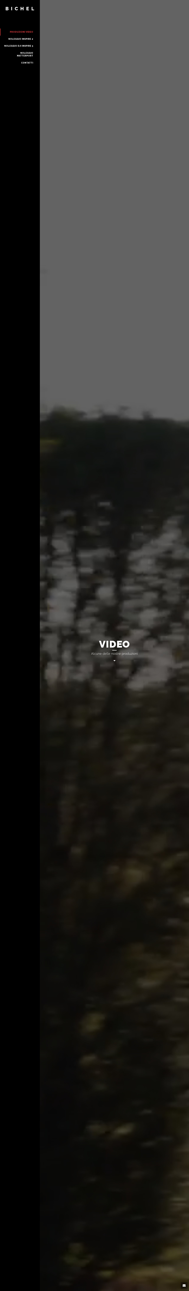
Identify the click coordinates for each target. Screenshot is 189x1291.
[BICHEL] (20, 14)
